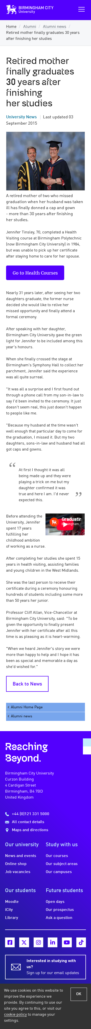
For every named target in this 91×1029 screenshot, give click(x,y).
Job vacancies (17, 872)
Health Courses (41, 273)
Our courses (57, 856)
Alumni (29, 27)
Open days (55, 902)
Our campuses (59, 872)
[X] (24, 942)
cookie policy (15, 1015)
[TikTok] (81, 942)
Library (11, 918)
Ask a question (59, 918)
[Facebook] (10, 942)
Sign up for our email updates (53, 967)
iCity (9, 910)
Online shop (16, 864)
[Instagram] (38, 942)
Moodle (12, 902)
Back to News (27, 684)
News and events (20, 856)
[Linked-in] (52, 942)
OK (78, 994)
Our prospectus (60, 910)
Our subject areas (62, 864)
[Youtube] (67, 942)
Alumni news (54, 27)
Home (11, 27)
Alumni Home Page (27, 707)
